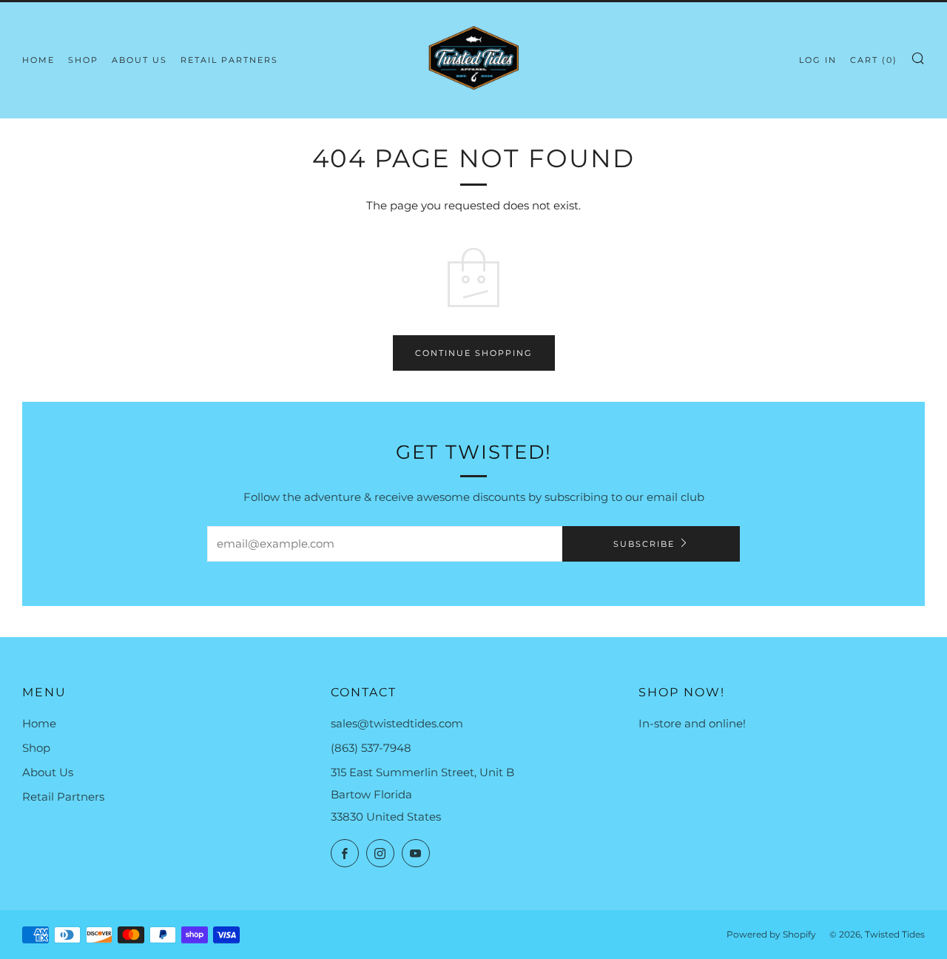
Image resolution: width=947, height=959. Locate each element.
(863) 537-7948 (371, 748)
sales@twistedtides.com (397, 723)
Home (38, 60)
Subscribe (644, 544)
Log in (818, 60)
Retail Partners (229, 60)
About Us (139, 60)
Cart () (873, 60)
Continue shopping (474, 353)
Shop (83, 60)
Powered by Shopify (771, 934)
